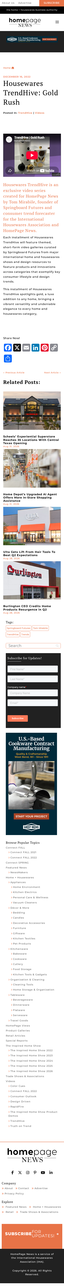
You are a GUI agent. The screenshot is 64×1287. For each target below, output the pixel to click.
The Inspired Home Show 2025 (31, 1065)
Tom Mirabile (40, 628)
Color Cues (17, 1086)
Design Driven (20, 1101)
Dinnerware (21, 1004)
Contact (23, 1188)
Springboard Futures (18, 628)
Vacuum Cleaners (25, 902)
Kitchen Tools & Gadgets (30, 974)
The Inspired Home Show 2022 (31, 1050)
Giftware (19, 933)
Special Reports (17, 1040)
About (9, 1188)
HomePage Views (18, 1025)
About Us (8, 3)
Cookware (20, 959)
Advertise (25, 3)
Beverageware (23, 999)
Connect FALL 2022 (23, 857)
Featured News (16, 867)
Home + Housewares (20, 877)
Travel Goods (19, 1020)
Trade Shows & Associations (25, 1076)
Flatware (19, 1010)
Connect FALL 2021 (23, 852)
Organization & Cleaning (27, 979)
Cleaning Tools (23, 984)
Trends (25, 634)
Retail (10, 1212)
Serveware (20, 1015)
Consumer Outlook (23, 1096)
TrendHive (25, 112)
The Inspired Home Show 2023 (31, 1055)
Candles (18, 917)
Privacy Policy (14, 1193)
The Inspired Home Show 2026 (31, 1071)
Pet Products (22, 943)
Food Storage (22, 969)
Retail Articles (15, 1035)
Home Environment (26, 887)
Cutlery (18, 964)
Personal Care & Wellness (30, 897)
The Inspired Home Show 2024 (31, 1060)
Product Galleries (18, 1030)
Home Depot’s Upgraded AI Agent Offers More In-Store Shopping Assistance (30, 497)
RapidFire (17, 1106)
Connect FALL (15, 847)
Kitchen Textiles (24, 938)
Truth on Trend (20, 1126)
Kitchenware (19, 948)
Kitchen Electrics (25, 892)
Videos (39, 112)
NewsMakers (19, 872)
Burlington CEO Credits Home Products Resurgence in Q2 (27, 608)
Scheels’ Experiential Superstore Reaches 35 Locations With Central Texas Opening (31, 440)
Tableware (17, 994)
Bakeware (20, 953)
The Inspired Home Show (23, 1045)
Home (7, 67)
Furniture (19, 928)
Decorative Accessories (29, 923)
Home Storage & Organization (33, 989)
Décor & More (19, 907)
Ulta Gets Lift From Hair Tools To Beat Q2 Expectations (29, 553)
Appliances (18, 882)
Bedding (19, 912)
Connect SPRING (17, 862)
